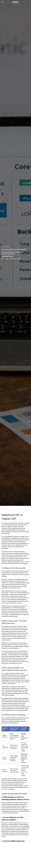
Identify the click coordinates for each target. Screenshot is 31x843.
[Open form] (29, 421)
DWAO (15, 2)
